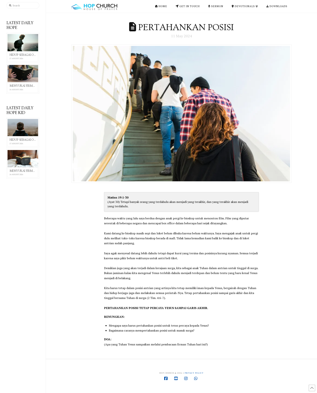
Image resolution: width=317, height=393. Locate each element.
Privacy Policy (194, 373)
